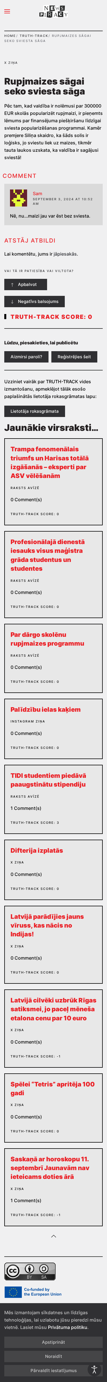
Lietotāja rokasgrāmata (35, 411)
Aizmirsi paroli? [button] (26, 356)
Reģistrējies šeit (74, 356)
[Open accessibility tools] (94, 1369)
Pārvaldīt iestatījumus (54, 1370)
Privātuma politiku (67, 1327)
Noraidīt (53, 1356)
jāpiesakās (65, 254)
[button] (7, 11)
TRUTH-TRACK (34, 36)
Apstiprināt (53, 1342)
